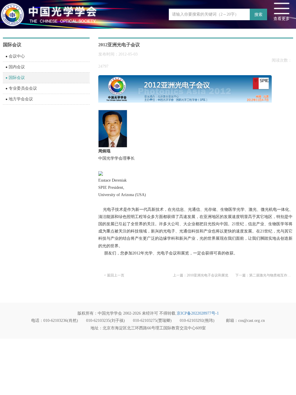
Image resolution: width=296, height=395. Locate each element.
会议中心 (17, 56)
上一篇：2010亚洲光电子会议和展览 (200, 275)
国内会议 (17, 67)
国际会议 (17, 77)
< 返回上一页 (114, 275)
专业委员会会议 (23, 88)
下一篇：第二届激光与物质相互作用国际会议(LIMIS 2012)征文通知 (264, 275)
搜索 (258, 14)
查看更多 (281, 18)
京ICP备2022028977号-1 (198, 313)
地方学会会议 (21, 99)
